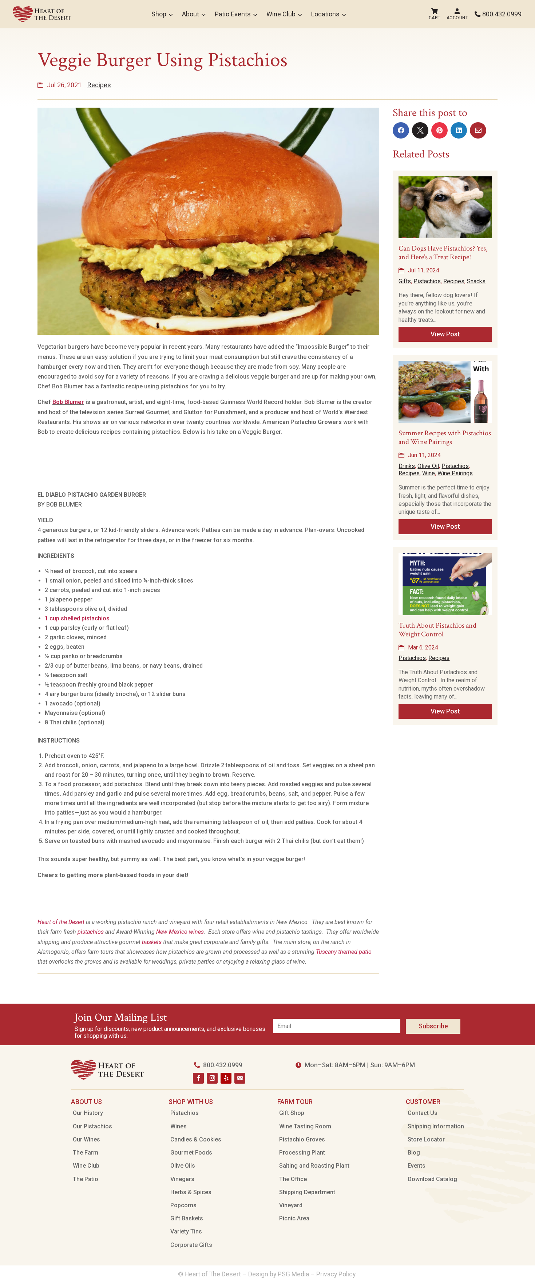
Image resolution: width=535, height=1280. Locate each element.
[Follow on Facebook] (198, 1078)
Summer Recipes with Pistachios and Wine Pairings (445, 437)
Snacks (476, 281)
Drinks (407, 466)
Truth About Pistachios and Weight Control (437, 630)
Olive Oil (428, 466)
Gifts (405, 281)
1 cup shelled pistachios (77, 618)
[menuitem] (42, 14)
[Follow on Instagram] (212, 1078)
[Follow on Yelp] (226, 1078)
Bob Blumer (68, 402)
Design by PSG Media (278, 1274)
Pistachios (427, 281)
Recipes (99, 85)
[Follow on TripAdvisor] (239, 1078)
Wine (428, 473)
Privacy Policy (336, 1274)
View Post (445, 334)
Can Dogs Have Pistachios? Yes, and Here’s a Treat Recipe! (443, 253)
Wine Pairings (455, 473)
